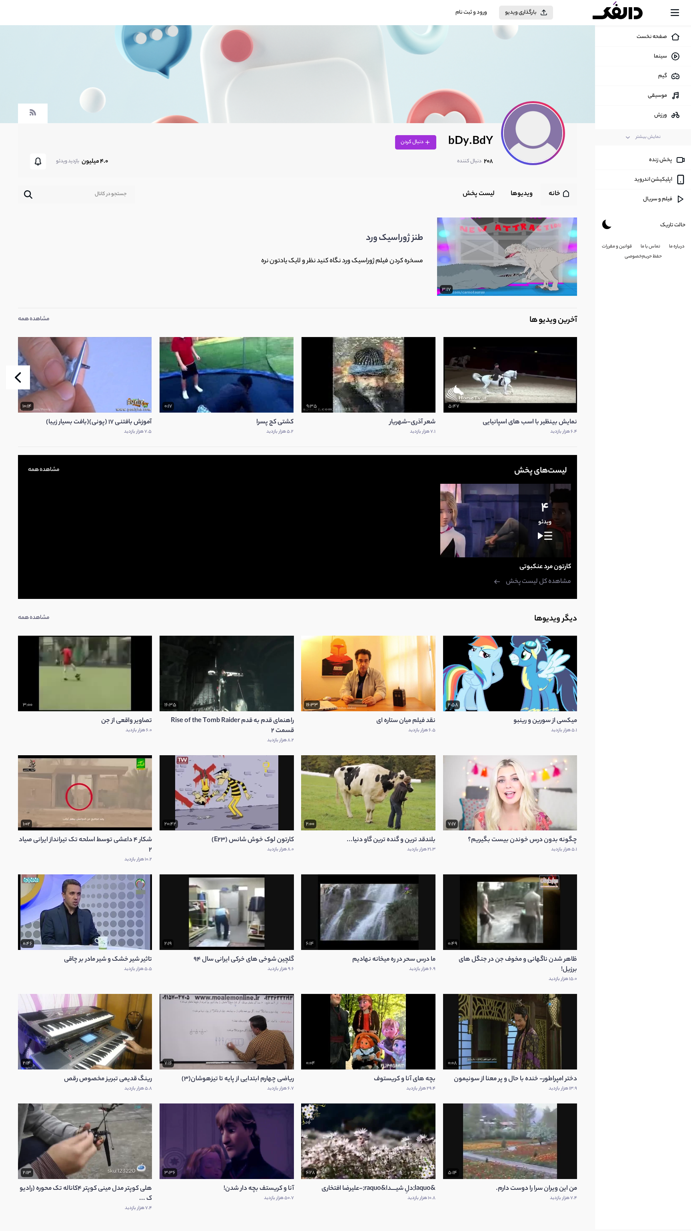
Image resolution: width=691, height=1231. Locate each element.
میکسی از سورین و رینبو (545, 721)
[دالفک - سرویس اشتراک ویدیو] (625, 12)
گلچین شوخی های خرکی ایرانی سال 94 (244, 959)
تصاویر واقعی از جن (126, 721)
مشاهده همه (34, 319)
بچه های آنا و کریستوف (404, 1079)
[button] (18, 377)
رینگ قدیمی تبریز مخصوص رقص (108, 1079)
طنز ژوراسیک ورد (394, 238)
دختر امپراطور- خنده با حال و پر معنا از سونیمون (515, 1079)
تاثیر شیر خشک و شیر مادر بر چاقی (108, 959)
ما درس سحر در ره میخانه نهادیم (393, 959)
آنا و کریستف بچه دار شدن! (259, 1188)
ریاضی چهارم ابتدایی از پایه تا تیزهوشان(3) (238, 1079)
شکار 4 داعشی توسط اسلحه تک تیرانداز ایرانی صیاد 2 (85, 845)
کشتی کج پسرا (275, 422)
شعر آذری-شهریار (412, 422)
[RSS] (33, 116)
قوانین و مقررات (617, 247)
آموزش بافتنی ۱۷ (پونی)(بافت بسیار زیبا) (99, 422)
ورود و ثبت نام (471, 12)
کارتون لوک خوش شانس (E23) (253, 840)
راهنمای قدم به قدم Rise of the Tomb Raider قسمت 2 (232, 726)
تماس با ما (650, 247)
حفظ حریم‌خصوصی (643, 257)
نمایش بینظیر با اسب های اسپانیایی (530, 422)
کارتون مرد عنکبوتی (545, 567)
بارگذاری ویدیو (521, 12)
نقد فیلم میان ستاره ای (405, 721)
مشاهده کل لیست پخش (538, 582)
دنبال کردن (412, 142)
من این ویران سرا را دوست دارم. (536, 1188)
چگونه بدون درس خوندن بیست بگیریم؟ (522, 840)
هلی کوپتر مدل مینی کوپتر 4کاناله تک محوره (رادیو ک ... (86, 1193)
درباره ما (677, 247)
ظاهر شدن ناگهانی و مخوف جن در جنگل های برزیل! (518, 964)
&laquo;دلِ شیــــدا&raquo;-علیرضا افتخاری (378, 1188)
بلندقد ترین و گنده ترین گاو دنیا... (391, 840)
